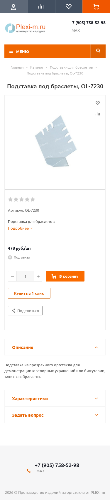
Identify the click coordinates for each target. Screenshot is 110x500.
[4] (27, 199)
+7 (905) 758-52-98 (88, 22)
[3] (22, 199)
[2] (16, 199)
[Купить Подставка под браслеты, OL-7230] (55, 141)
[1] (10, 199)
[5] (33, 199)
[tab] (20, 228)
